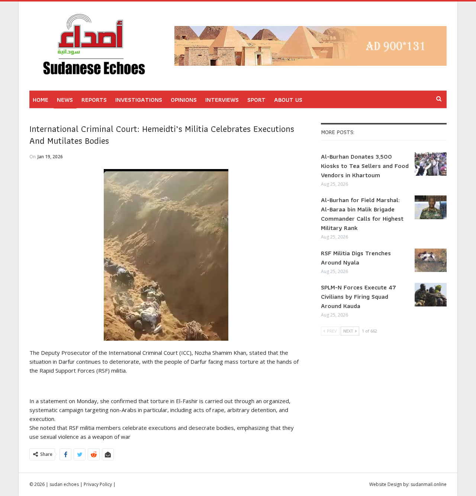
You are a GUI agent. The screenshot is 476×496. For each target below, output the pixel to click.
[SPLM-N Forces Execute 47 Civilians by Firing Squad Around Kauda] (431, 295)
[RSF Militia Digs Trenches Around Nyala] (431, 260)
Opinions (184, 99)
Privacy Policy (98, 484)
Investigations (138, 99)
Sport (256, 99)
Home (40, 99)
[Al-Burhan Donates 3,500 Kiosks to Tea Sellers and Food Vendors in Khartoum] (431, 164)
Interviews (222, 99)
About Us (288, 99)
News (65, 99)
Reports (94, 99)
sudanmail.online (429, 484)
